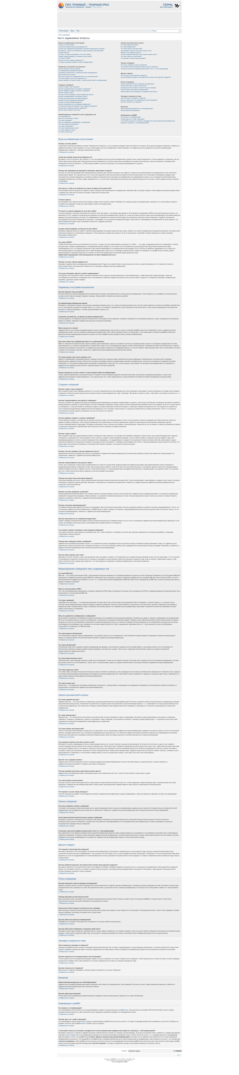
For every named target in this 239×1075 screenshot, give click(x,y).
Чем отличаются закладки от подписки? (133, 98)
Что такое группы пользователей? (131, 48)
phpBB (113, 1059)
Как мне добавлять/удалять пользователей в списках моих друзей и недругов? (146, 77)
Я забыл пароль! (64, 52)
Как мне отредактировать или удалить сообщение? (75, 89)
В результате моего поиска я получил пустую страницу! (138, 87)
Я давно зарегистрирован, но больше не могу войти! (75, 56)
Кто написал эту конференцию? (131, 117)
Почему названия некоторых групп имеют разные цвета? (139, 54)
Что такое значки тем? (66, 132)
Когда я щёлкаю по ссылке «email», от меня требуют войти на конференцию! (83, 80)
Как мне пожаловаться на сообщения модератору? (75, 104)
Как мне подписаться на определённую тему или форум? (139, 100)
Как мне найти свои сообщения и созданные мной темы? (139, 91)
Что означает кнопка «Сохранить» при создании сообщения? (78, 106)
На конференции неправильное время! (71, 70)
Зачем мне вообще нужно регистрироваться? (73, 47)
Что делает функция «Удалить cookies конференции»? (76, 62)
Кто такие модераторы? (128, 47)
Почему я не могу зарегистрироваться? (71, 60)
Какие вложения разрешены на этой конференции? (137, 108)
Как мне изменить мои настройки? (69, 68)
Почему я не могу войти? (67, 45)
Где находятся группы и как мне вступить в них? (136, 50)
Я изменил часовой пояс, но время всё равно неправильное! (78, 72)
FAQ (77, 31)
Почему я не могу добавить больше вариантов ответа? (76, 94)
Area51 (82, 1023)
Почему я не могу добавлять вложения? (71, 100)
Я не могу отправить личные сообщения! (134, 65)
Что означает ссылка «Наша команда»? (133, 58)
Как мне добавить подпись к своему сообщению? (74, 90)
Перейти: (124, 1051)
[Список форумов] (119, 10)
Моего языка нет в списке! (67, 74)
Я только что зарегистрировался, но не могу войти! (75, 54)
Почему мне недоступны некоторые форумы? (73, 98)
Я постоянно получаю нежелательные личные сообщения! (139, 66)
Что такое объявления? (66, 126)
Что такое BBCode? (65, 116)
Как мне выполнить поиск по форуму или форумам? (137, 84)
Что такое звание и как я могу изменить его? (73, 78)
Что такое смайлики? (65, 120)
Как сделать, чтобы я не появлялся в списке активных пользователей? (81, 50)
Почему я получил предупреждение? (70, 102)
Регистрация (63, 31)
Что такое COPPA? (64, 58)
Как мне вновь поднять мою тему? (69, 110)
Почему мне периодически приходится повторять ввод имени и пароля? (82, 48)
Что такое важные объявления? (69, 124)
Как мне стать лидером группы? (131, 52)
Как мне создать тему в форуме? (69, 87)
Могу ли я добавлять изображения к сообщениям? (74, 122)
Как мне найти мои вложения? (130, 110)
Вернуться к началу (67, 152)
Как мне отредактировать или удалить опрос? (73, 96)
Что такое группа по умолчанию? (131, 56)
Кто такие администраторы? (130, 45)
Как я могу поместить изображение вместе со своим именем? (78, 76)
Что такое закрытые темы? (67, 130)
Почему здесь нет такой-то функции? (133, 119)
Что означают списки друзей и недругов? (134, 75)
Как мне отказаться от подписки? (131, 102)
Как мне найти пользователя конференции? (134, 89)
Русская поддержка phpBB (119, 1061)
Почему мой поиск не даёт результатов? (134, 85)
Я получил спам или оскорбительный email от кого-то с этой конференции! (144, 68)
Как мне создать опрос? (66, 92)
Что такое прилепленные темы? (69, 128)
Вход (72, 31)
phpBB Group (124, 1010)
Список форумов (64, 35)
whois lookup (70, 1035)
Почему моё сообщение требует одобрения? (73, 108)
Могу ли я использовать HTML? (69, 118)
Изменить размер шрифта (178, 1055)
